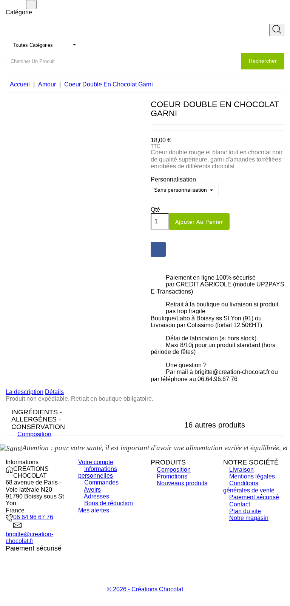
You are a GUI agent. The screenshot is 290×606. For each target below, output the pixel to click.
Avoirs (92, 489)
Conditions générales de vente (249, 486)
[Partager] (158, 249)
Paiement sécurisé (254, 497)
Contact (239, 504)
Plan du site (245, 511)
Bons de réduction (108, 503)
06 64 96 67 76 (33, 517)
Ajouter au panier (199, 222)
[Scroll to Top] (145, 602)
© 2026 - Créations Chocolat (145, 589)
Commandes (101, 482)
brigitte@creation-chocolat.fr (29, 537)
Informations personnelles (97, 472)
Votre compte (95, 462)
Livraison (241, 469)
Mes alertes (93, 510)
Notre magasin (248, 518)
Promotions (172, 476)
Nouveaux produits (182, 483)
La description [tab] (24, 392)
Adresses (96, 496)
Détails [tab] (54, 392)
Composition (34, 434)
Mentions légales (252, 476)
